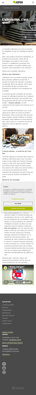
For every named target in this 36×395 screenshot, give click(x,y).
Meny (3, 2)
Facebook (4, 364)
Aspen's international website (12, 343)
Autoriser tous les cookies (18, 208)
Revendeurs (6, 313)
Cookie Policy (6, 323)
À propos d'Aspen (8, 305)
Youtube (4, 368)
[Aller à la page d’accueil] (18, 388)
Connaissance (6, 310)
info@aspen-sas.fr (15, 340)
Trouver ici (6, 354)
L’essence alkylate (8, 157)
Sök (33, 2)
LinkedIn (3, 378)
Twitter (3, 375)
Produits (5, 307)
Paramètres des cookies (18, 199)
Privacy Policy (7, 321)
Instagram (4, 372)
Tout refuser (18, 203)
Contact (5, 318)
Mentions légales (8, 315)
